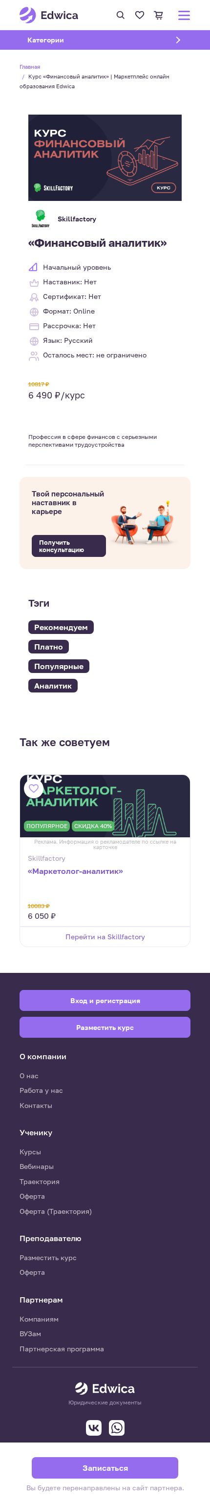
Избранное (139, 15)
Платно (48, 647)
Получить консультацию (61, 545)
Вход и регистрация (105, 1000)
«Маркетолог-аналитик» (75, 871)
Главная (30, 66)
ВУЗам (30, 1333)
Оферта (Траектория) (56, 1211)
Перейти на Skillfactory (105, 936)
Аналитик (53, 686)
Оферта (32, 1196)
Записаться (105, 1468)
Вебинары (37, 1166)
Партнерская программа (62, 1348)
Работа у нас (41, 1090)
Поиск (120, 15)
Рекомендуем (61, 627)
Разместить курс (48, 1257)
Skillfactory (77, 219)
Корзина (158, 15)
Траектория (40, 1181)
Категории (58, 40)
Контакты (36, 1105)
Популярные (59, 666)
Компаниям (39, 1319)
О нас (29, 1075)
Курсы (30, 1151)
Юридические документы (105, 1402)
